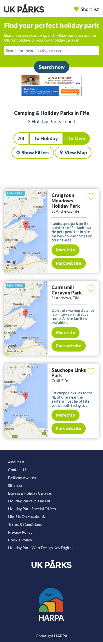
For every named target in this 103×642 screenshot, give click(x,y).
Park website (68, 263)
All (21, 138)
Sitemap (15, 485)
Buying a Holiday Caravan (30, 493)
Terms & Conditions (25, 524)
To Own (76, 138)
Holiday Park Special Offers (32, 508)
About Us (16, 461)
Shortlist (90, 9)
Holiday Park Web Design (30, 547)
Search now (51, 67)
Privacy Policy (20, 532)
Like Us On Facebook (26, 516)
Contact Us (18, 469)
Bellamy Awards (22, 477)
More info (65, 249)
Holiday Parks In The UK (29, 500)
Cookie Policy (20, 539)
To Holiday (46, 138)
